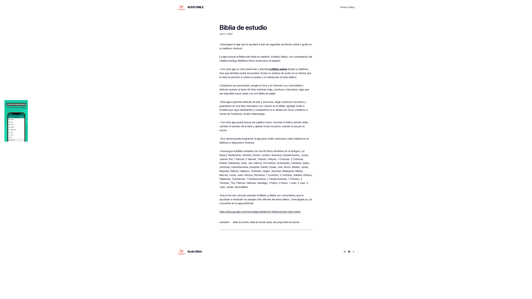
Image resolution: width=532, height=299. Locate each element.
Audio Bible (195, 7)
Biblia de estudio (243, 27)
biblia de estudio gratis (261, 222)
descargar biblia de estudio (286, 222)
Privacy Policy (347, 7)
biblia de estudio (241, 222)
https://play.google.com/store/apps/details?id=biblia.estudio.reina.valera (259, 211)
